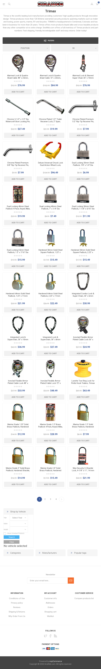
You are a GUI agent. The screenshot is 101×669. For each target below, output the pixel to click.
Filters (51, 41)
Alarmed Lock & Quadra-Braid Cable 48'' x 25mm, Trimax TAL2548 (18, 77)
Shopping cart (50, 612)
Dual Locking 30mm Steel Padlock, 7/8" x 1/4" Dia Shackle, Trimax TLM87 (83, 165)
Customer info (50, 598)
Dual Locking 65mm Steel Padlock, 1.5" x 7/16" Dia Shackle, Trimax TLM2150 (18, 252)
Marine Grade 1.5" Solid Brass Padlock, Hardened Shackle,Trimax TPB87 (83, 426)
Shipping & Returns (17, 612)
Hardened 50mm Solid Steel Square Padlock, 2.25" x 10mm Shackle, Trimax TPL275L (83, 253)
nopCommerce (55, 661)
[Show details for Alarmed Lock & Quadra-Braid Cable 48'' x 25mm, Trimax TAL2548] (18, 63)
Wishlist (50, 616)
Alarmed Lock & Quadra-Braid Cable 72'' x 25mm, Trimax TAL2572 (50, 77)
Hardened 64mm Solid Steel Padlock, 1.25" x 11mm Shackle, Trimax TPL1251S (18, 295)
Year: (5, 518)
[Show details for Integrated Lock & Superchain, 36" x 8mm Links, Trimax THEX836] (50, 325)
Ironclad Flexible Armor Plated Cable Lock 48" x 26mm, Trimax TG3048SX (18, 383)
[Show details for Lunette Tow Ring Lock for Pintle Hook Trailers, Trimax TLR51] (83, 369)
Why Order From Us (16, 616)
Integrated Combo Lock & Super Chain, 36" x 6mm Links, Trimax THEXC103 (83, 295)
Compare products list (84, 598)
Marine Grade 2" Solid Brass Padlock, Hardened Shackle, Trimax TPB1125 (18, 470)
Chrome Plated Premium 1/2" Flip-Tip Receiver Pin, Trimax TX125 (83, 121)
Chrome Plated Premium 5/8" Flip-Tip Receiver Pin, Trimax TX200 (18, 165)
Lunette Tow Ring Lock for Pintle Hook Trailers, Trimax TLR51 (83, 383)
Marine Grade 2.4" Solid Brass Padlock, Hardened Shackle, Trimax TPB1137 (50, 470)
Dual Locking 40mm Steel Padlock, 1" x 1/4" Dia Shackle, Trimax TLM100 (50, 208)
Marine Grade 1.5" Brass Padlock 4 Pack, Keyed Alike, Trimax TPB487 (50, 426)
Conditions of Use (17, 598)
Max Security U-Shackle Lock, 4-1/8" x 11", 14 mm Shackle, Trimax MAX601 (83, 470)
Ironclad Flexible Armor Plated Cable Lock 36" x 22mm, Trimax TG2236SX (83, 339)
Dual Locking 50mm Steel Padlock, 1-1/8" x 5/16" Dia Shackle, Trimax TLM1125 (83, 208)
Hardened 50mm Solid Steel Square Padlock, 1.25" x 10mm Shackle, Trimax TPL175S (50, 253)
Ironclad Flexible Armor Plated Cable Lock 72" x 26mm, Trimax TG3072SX (50, 383)
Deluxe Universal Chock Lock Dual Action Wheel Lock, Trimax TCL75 (50, 165)
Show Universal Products (15, 533)
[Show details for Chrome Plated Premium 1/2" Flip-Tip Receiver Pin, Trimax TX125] (83, 107)
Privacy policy (17, 603)
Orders (50, 607)
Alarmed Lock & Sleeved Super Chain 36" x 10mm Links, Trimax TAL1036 (83, 77)
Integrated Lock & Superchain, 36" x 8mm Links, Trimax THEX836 (50, 339)
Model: (6, 529)
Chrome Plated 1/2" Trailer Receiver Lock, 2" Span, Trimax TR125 (50, 121)
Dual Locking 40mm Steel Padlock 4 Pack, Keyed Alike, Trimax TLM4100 (18, 208)
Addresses (50, 603)
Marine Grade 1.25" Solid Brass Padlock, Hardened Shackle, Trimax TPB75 (18, 426)
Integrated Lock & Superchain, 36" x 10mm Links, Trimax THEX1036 (17, 339)
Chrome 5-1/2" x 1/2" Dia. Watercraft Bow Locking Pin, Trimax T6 (18, 121)
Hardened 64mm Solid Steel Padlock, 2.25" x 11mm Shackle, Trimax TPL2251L (50, 295)
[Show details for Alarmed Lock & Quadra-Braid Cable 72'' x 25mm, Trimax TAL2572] (50, 63)
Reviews (16, 607)
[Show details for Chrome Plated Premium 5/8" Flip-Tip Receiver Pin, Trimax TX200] (18, 150)
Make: (6, 524)
